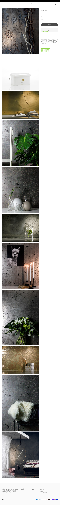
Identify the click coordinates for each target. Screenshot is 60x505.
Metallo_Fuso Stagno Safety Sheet (45, 47)
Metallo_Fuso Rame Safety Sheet (45, 48)
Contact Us (22, 489)
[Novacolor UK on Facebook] (2, 499)
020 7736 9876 (45, 492)
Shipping (22, 488)
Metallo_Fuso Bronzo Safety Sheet (46, 49)
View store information (45, 31)
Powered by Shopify (4, 502)
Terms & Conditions (33, 489)
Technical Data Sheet (44, 44)
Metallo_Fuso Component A (45, 50)
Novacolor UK (7, 501)
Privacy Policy (32, 488)
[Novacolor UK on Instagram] (3, 499)
